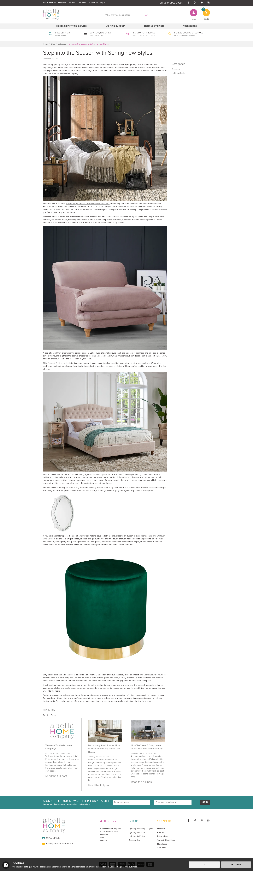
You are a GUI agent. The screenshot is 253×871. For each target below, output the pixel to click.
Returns (160, 832)
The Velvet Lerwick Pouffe (151, 674)
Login (193, 19)
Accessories (134, 840)
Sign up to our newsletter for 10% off (76, 802)
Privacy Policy (163, 836)
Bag (204, 10)
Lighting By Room (137, 832)
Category (176, 69)
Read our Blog (195, 3)
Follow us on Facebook (188, 3)
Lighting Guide (178, 73)
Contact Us (93, 2)
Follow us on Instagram (208, 3)
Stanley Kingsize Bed (101, 474)
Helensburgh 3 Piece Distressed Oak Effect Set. (88, 203)
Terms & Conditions (166, 840)
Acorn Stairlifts (49, 2)
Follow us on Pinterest (201, 3)
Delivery (161, 828)
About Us (161, 847)
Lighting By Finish (137, 836)
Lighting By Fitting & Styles (141, 828)
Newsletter (162, 844)
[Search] (146, 15)
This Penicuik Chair (51, 363)
